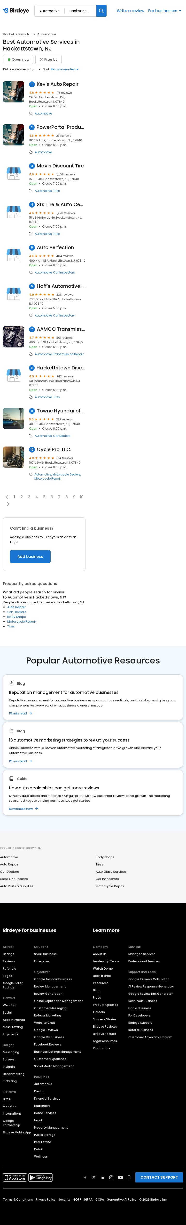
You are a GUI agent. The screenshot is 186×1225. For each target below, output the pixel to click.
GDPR (77, 1199)
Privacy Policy (45, 1199)
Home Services (45, 1113)
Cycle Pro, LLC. (54, 450)
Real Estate (42, 1142)
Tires (56, 191)
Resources (100, 983)
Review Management (50, 986)
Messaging (11, 1052)
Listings (8, 954)
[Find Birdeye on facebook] (85, 1177)
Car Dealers (61, 436)
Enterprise (41, 961)
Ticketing (10, 1081)
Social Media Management (54, 1066)
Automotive (43, 113)
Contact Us (101, 1048)
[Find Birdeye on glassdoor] (129, 1177)
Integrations (12, 1113)
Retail (38, 1149)
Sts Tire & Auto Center (61, 205)
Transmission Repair (68, 354)
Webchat (10, 1005)
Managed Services (141, 954)
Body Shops (16, 616)
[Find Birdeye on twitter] (94, 1177)
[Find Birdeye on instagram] (111, 1177)
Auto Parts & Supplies (16, 886)
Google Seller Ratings (13, 985)
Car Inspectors (64, 272)
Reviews (9, 961)
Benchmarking (13, 1074)
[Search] (101, 11)
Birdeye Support (140, 1023)
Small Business (45, 954)
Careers (99, 1012)
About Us (100, 954)
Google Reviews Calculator (148, 979)
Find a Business (139, 1008)
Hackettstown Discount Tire (61, 368)
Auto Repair (16, 607)
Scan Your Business (142, 1001)
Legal (38, 1120)
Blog (96, 990)
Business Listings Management (57, 1052)
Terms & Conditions (18, 1199)
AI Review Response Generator (151, 986)
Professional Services (144, 961)
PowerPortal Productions (61, 127)
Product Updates (105, 1005)
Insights (9, 1067)
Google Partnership (11, 1123)
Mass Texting (13, 1027)
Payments (10, 1034)
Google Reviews (46, 1030)
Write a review (130, 11)
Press (97, 997)
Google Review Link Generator (150, 994)
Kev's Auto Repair (57, 84)
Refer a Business (140, 1030)
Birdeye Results (104, 1034)
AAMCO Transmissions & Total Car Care (61, 329)
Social (7, 1012)
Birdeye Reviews (105, 1026)
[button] (8, 504)
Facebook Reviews (47, 1044)
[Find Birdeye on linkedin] (102, 1177)
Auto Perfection (55, 248)
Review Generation (48, 994)
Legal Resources (105, 1041)
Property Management (51, 1127)
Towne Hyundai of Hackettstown (61, 411)
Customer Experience (50, 1059)
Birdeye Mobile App (17, 1132)
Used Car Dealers (14, 879)
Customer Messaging (50, 1008)
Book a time (102, 976)
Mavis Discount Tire (60, 166)
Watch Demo (103, 968)
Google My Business (49, 1037)
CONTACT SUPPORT (159, 1177)
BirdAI (7, 1099)
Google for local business (53, 979)
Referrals (9, 968)
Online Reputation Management (58, 1001)
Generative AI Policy (121, 1199)
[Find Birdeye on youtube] (120, 1177)
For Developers (139, 1015)
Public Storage (44, 1135)
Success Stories (104, 1019)
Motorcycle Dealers (66, 474)
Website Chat (44, 1023)
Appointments (14, 1020)
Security (64, 1199)
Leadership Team (106, 961)
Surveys (9, 1059)
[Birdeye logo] (17, 10)
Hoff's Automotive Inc (61, 286)
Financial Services (47, 1098)
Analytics (10, 1106)
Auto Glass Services (111, 871)
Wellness (41, 1156)
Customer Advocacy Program (150, 1037)
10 (82, 497)
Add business (30, 556)
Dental (39, 1091)
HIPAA (88, 1199)
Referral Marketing (47, 1015)
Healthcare (42, 1106)
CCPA (99, 1199)
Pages (7, 976)
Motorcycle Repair (47, 479)
